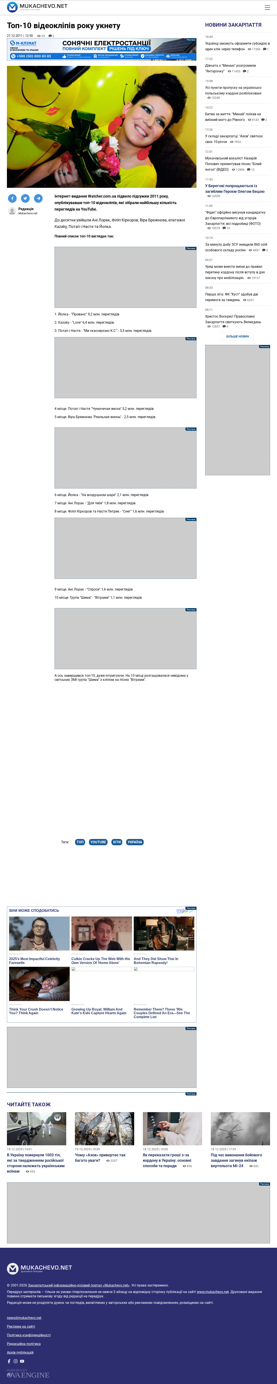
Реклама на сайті (21, 1326)
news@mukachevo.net (24, 1318)
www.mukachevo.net (213, 1292)
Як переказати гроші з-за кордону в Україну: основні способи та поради (167, 1160)
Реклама (102, 49)
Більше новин (237, 336)
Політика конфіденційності (29, 1335)
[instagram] (15, 1362)
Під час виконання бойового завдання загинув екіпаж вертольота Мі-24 (236, 1160)
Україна (135, 842)
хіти (117, 842)
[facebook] (9, 1362)
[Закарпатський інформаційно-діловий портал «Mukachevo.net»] (37, 7)
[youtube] (22, 1362)
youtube (98, 842)
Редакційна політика (24, 1344)
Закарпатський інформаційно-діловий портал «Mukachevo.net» (79, 1285)
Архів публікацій (20, 1352)
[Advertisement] (125, 277)
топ (80, 842)
